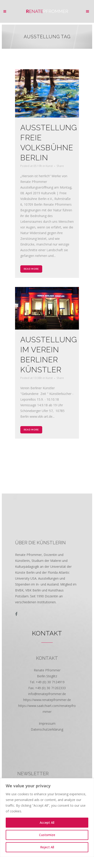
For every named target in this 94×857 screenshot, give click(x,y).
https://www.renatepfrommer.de (47, 700)
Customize (47, 835)
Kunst (49, 166)
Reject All (47, 847)
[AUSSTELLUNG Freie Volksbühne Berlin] (47, 93)
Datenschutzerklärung (47, 729)
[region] (47, 817)
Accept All (47, 822)
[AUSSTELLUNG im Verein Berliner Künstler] (47, 308)
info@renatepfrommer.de (47, 694)
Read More (31, 269)
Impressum (47, 723)
